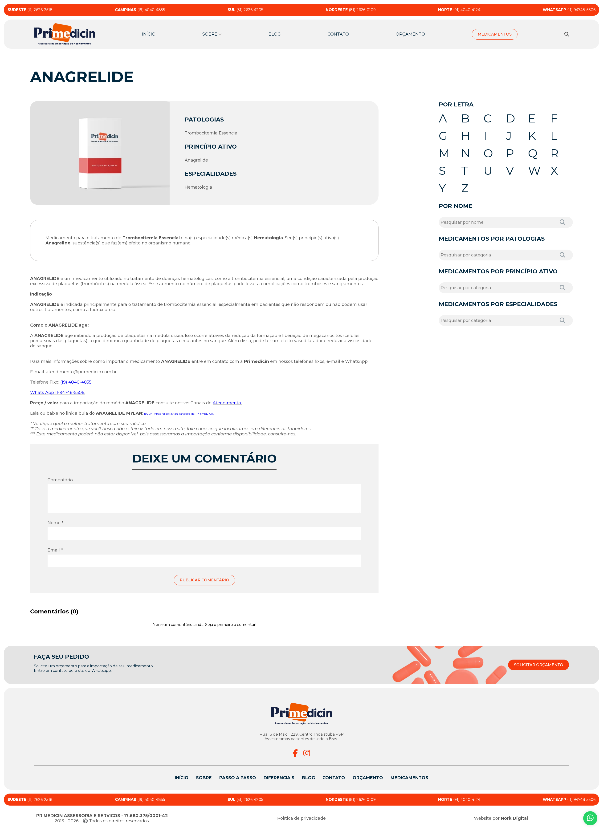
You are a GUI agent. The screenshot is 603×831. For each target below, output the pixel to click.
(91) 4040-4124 (459, 10)
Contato (338, 34)
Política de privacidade (301, 818)
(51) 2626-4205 (245, 10)
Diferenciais (279, 777)
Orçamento (410, 34)
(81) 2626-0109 (351, 10)
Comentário (60, 479)
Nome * (55, 522)
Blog (275, 34)
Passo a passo (237, 777)
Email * (55, 550)
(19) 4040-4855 (140, 10)
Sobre (204, 777)
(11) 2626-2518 (30, 10)
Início (148, 34)
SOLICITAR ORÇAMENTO (538, 665)
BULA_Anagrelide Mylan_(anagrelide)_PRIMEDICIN (179, 413)
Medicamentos (495, 34)
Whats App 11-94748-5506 (57, 392)
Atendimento (227, 402)
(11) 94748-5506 (569, 10)
